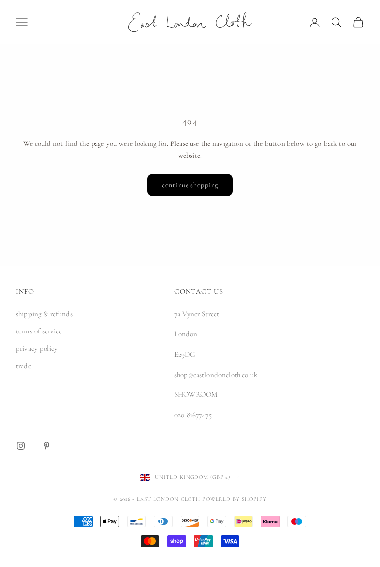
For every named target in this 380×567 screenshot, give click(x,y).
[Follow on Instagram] (21, 446)
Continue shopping (190, 185)
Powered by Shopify (234, 499)
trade (23, 365)
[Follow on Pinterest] (46, 446)
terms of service (39, 331)
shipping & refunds (44, 313)
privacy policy (37, 348)
